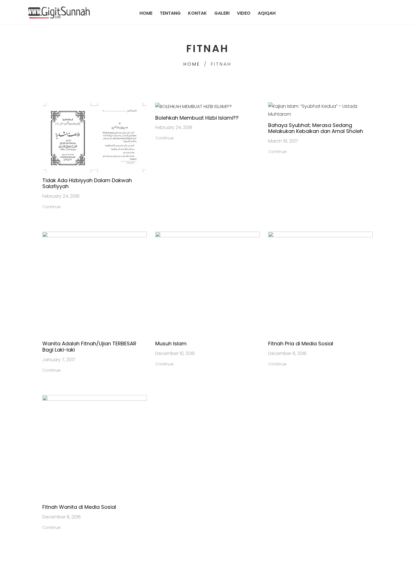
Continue (51, 207)
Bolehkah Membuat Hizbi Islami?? (197, 117)
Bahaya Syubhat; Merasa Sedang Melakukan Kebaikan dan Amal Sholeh (315, 128)
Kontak (197, 13)
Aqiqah (267, 13)
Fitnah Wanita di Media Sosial (79, 507)
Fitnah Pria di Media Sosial (300, 343)
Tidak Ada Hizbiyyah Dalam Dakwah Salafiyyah (87, 183)
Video (243, 13)
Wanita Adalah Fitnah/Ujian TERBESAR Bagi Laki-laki (89, 346)
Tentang (170, 13)
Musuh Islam (171, 343)
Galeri (222, 13)
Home (145, 13)
